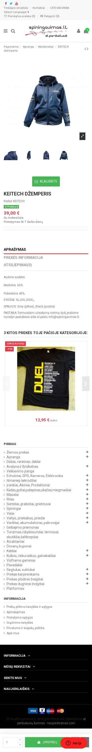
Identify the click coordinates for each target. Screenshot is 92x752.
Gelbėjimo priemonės (23, 527)
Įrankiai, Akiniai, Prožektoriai (28, 485)
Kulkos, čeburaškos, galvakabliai (31, 556)
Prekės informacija (23, 258)
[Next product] (87, 48)
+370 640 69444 (59, 8)
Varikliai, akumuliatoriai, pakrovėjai (33, 523)
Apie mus (13, 633)
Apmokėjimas (16, 612)
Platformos (15, 588)
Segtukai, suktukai (21, 570)
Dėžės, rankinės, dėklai (23, 462)
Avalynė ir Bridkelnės (22, 467)
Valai (10, 513)
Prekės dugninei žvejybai (25, 584)
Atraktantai (15, 542)
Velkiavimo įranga (20, 471)
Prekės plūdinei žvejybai (25, 579)
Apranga (13, 457)
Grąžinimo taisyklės (20, 622)
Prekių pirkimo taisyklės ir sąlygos (29, 607)
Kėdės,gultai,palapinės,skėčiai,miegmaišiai (39, 490)
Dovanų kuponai (19, 546)
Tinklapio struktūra (16, 8)
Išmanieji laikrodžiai (22, 480)
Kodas (8, 201)
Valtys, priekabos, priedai (26, 518)
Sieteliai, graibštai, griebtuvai (29, 504)
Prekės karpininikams (23, 574)
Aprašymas (15, 250)
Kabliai (12, 551)
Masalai (13, 495)
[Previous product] (85, 48)
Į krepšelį (50, 742)
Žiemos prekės (18, 452)
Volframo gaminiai (21, 560)
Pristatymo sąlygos (20, 617)
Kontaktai (39, 8)
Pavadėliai (14, 565)
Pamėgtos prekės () (21, 16)
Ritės (10, 499)
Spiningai (14, 509)
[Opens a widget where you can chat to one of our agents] (73, 743)
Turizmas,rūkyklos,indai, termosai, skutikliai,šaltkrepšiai (33, 534)
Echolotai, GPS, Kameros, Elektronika (35, 476)
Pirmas (10, 444)
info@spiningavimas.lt (64, 317)
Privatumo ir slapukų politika (25, 628)
